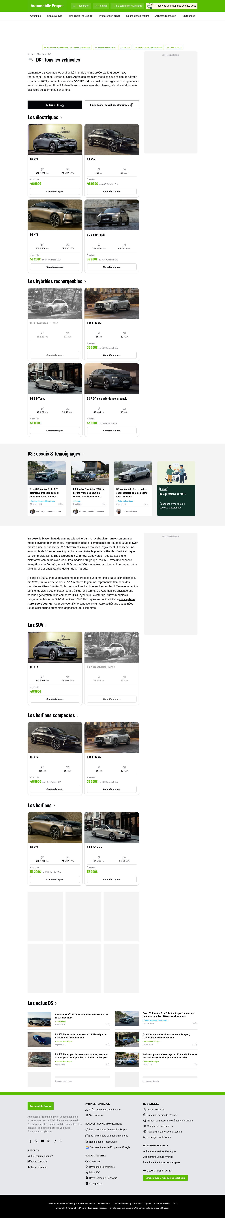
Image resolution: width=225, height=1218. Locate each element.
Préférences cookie (85, 1203)
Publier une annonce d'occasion (164, 1131)
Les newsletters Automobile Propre (108, 1129)
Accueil (31, 54)
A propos (33, 1150)
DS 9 (69, 582)
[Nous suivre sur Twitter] (36, 1141)
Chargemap (95, 1183)
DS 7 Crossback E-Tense (100, 538)
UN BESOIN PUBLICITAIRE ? (157, 1171)
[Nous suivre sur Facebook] (30, 1141)
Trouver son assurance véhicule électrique (170, 1120)
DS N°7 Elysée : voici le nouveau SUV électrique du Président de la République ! (80, 1036)
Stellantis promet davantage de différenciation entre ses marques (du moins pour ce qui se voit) (169, 1056)
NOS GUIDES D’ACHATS (155, 1145)
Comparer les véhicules (160, 1126)
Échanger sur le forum (159, 1137)
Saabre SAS (132, 1208)
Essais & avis (54, 16)
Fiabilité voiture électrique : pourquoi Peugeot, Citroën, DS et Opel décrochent (166, 1036)
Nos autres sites (95, 1155)
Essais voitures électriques (43, 501)
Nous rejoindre (39, 1167)
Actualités (35, 16)
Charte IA (136, 1203)
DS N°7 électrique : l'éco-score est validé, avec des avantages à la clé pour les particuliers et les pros (81, 1056)
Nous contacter (39, 1161)
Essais (77, 501)
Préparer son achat (109, 16)
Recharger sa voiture (137, 16)
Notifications (104, 1203)
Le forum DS (52, 105)
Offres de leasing (156, 1109)
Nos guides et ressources (103, 1141)
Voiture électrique (125, 501)
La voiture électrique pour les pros (161, 1162)
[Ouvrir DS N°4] (111, 160)
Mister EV (94, 1172)
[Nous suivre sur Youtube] (42, 1141)
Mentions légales (121, 1203)
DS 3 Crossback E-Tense (70, 555)
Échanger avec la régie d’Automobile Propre (165, 1177)
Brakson (165, 1208)
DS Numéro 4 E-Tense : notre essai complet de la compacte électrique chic (131, 492)
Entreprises (189, 16)
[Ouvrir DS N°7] (55, 160)
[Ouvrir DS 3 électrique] (111, 236)
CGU (175, 1203)
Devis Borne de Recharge (103, 1178)
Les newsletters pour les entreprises (108, 1135)
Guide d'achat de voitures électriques (109, 105)
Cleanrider (95, 1161)
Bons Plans (61, 1021)
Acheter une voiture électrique (159, 1151)
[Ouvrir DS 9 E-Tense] (55, 400)
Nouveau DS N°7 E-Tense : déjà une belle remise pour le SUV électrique (82, 1016)
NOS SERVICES (151, 1104)
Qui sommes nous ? (42, 1156)
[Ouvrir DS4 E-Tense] (111, 324)
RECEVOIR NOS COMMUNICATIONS (103, 1124)
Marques (41, 54)
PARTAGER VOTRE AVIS (97, 1104)
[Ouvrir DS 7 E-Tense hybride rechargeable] (111, 400)
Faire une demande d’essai (162, 1115)
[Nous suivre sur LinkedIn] (61, 1141)
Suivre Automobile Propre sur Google (110, 1147)
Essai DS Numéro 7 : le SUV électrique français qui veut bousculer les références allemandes (168, 1015)
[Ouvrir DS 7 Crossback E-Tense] (55, 324)
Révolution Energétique (102, 1167)
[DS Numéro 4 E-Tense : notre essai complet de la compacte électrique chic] (133, 473)
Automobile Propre (151, 1041)
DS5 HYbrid (81, 81)
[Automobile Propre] (47, 6)
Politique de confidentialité (60, 1203)
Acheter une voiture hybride (158, 1157)
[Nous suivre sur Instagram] (48, 1141)
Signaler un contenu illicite (157, 1203)
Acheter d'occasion (165, 16)
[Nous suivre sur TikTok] (55, 1141)
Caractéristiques (55, 191)
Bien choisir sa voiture (80, 16)
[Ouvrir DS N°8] (55, 236)
